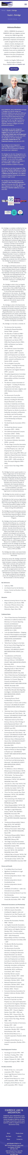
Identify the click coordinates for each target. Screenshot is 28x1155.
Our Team (8, 1136)
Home (3, 10)
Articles (19, 1136)
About (8, 1133)
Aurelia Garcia (13, 19)
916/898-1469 (21, 64)
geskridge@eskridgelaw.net (14, 1143)
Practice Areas (19, 1133)
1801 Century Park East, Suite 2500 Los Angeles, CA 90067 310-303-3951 (14, 1147)
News (8, 1139)
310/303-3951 (11, 64)
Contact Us (19, 1139)
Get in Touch (14, 69)
